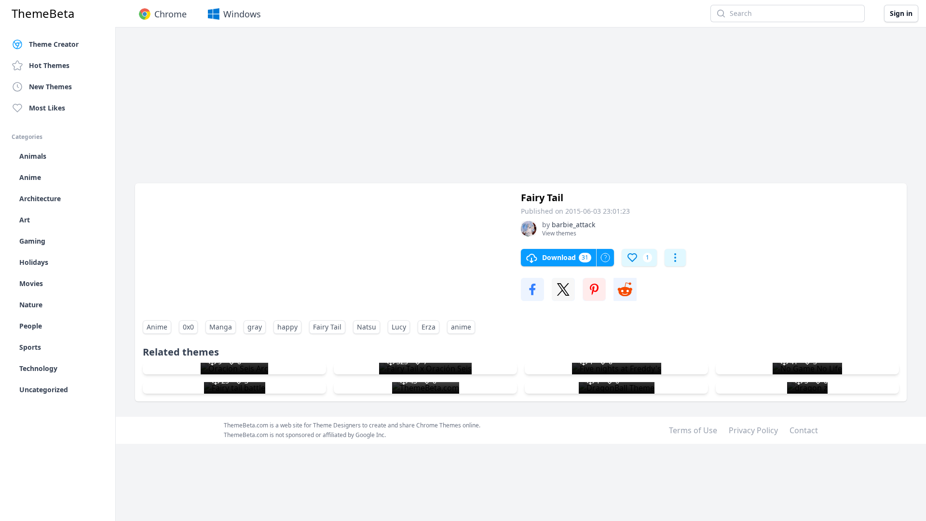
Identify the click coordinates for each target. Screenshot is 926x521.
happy (287, 326)
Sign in (901, 13)
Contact (804, 430)
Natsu (366, 326)
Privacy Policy (753, 430)
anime (461, 326)
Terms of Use (693, 430)
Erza (429, 326)
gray (254, 326)
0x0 (188, 326)
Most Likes (47, 107)
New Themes (50, 86)
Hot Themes (49, 65)
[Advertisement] (424, 110)
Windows (242, 14)
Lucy (399, 326)
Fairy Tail (327, 326)
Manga (220, 326)
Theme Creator (54, 44)
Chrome (170, 14)
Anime (157, 326)
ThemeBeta (43, 13)
